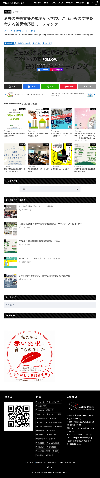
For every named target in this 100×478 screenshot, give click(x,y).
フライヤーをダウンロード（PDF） (20, 30)
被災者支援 (52, 447)
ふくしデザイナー (55, 402)
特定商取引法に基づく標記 (46, 462)
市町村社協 (52, 434)
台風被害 (38, 43)
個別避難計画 (42, 418)
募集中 (54, 418)
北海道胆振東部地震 (23, 43)
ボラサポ (41, 414)
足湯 (56, 451)
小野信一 (41, 434)
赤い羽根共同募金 (44, 451)
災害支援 (48, 43)
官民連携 (52, 430)
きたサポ (41, 402)
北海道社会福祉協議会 (54, 422)
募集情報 (8, 12)
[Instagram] (92, 3)
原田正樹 (59, 426)
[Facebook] (88, 3)
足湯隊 (40, 455)
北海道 (40, 422)
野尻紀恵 (50, 455)
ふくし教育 (42, 406)
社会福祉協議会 (54, 443)
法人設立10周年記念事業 (46, 439)
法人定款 (30, 462)
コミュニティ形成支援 (45, 410)
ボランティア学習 (55, 414)
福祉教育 (41, 447)
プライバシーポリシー (67, 462)
